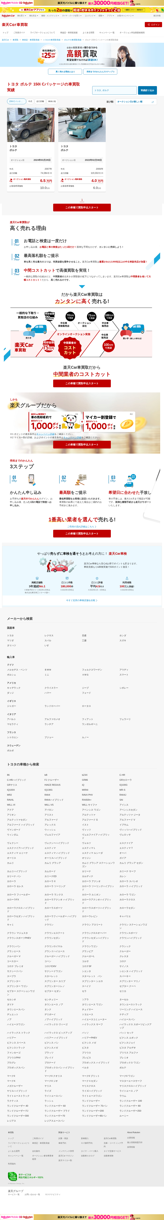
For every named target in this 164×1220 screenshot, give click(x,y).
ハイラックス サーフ (92, 1024)
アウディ (123, 669)
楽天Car (5, 40)
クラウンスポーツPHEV (19, 938)
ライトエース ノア (128, 1091)
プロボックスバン (16, 1067)
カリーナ (86, 871)
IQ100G (123, 785)
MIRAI (85, 790)
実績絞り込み (147, 90)
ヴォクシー (12, 843)
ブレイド (49, 1057)
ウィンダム (12, 834)
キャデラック (13, 688)
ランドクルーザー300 (18, 1115)
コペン (48, 961)
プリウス (86, 1052)
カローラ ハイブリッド (131, 886)
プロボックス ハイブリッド (96, 1062)
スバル (48, 640)
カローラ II (50, 881)
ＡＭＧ (85, 674)
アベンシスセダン (128, 809)
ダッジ (10, 693)
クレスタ (123, 956)
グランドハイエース (55, 951)
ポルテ (122, 1067)
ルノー (85, 737)
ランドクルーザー (91, 1101)
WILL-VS (49, 804)
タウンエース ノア (54, 1004)
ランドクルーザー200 (93, 1110)
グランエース (13, 951)
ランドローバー (52, 706)
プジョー (49, 737)
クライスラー (51, 688)
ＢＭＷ (48, 669)
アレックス (50, 824)
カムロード (50, 871)
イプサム (123, 824)
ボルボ (10, 750)
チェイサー (87, 1009)
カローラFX (13, 899)
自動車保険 (108, 1156)
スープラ (11, 976)
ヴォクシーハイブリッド (57, 843)
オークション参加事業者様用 (132, 32)
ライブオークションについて (42, 32)
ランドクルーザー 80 (130, 1106)
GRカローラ (125, 780)
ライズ (48, 1091)
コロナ (122, 961)
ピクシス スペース (16, 1042)
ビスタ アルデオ (127, 1047)
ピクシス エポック (128, 1037)
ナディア (123, 1014)
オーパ (122, 853)
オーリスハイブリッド (56, 858)
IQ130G (49, 790)
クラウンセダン (52, 938)
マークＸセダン (90, 1081)
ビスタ (85, 1047)
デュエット (12, 1014)
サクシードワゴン (53, 971)
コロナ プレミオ (15, 966)
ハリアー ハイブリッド (56, 1037)
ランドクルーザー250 (130, 1110)
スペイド (86, 986)
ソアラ (85, 999)
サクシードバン (15, 971)
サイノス (123, 966)
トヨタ (10, 635)
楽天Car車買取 (110, 1138)
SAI (121, 800)
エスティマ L (88, 848)
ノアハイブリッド (53, 1019)
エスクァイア (126, 843)
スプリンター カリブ (55, 981)
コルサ (85, 961)
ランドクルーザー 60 (55, 1106)
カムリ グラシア (53, 863)
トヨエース (87, 1014)
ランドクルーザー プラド (57, 1110)
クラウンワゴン (90, 946)
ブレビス (86, 1057)
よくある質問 (88, 32)
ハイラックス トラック (18, 1032)
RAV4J (122, 795)
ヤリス (48, 1086)
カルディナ (87, 876)
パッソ (85, 1032)
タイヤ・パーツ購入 (89, 1151)
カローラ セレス (15, 886)
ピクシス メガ (89, 1042)
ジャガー (11, 706)
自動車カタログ (87, 1156)
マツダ (10, 640)
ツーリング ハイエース (131, 1009)
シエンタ (86, 971)
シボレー (123, 688)
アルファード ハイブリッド (21, 824)
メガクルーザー (15, 1086)
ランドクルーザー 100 (130, 1101)
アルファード (51, 819)
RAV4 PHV (87, 795)
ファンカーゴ (13, 1052)
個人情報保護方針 (135, 1142)
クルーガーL (88, 956)
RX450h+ (86, 800)
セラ (84, 991)
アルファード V (127, 819)
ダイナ (10, 1004)
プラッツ (49, 1052)
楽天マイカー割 (65, 1160)
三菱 (84, 640)
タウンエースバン (16, 1009)
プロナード (50, 1062)
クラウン (49, 924)
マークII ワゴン (127, 1076)
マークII (11, 1076)
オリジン (86, 858)
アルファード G (90, 819)
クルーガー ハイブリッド (57, 956)
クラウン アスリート (92, 924)
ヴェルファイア (52, 834)
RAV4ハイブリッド (54, 800)
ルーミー (123, 1115)
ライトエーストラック (18, 1096)
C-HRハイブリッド (16, 780)
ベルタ (85, 1067)
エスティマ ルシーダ (92, 853)
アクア (10, 809)
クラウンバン (13, 946)
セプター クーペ (127, 986)
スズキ (122, 640)
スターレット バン (92, 976)
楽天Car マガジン (66, 1156)
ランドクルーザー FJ (17, 1110)
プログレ (11, 1062)
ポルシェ (11, 674)
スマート (123, 674)
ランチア (49, 724)
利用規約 (12, 1164)
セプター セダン (53, 991)
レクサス (49, 635)
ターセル (123, 999)
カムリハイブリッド (17, 871)
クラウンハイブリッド (130, 938)
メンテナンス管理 (66, 1151)
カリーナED (51, 876)
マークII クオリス (53, 1076)
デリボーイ (50, 1014)
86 (8, 775)
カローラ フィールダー (18, 894)
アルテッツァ (88, 814)
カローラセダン (127, 908)
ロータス (86, 706)
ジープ (85, 688)
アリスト (49, 814)
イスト (85, 824)
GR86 (85, 780)
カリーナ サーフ (127, 871)
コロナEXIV (50, 966)
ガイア (122, 858)
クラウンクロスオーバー (94, 933)
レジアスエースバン (55, 1120)
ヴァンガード (13, 829)
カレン (122, 876)
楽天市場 (156, 15)
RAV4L (10, 800)
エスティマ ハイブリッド (57, 853)
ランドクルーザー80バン (94, 1115)
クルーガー (125, 951)
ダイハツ (11, 645)
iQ (83, 785)
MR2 (9, 795)
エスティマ (50, 848)
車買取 (15, 40)
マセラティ (12, 724)
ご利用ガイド (19, 32)
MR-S (122, 790)
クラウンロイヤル (53, 946)
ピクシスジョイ (127, 1042)
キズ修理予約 (87, 1143)
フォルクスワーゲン (92, 669)
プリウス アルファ (128, 1052)
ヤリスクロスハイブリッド (132, 1086)
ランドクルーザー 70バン (95, 1106)
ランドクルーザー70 (55, 1115)
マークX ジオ (51, 1081)
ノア (9, 1019)
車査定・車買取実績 (69, 32)
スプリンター (13, 981)
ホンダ (122, 635)
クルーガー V (13, 956)
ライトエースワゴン (92, 1096)
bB (46, 775)
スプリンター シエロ (92, 981)
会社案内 (36, 1151)
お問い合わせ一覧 (32, 1194)
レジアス (11, 1120)
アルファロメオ (52, 719)
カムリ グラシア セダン (131, 863)
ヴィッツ (86, 829)
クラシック (125, 946)
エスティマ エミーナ (17, 853)
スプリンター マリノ (129, 981)
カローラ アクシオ (91, 881)
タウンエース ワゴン (92, 1004)
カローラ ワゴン (127, 894)
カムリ (10, 863)
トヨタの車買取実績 (51, 40)
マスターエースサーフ (130, 1081)
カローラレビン (90, 916)
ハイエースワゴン (16, 1024)
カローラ (11, 881)
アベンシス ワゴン (91, 809)
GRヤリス (12, 785)
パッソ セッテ (126, 1032)
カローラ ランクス (54, 894)
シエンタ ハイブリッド (131, 971)
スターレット (51, 976)
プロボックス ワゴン (129, 1062)
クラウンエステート (55, 933)
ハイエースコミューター (94, 1019)
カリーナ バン (14, 876)
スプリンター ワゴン (17, 986)
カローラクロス (127, 899)
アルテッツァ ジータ (129, 814)
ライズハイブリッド (92, 1091)
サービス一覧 (14, 1194)
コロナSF (87, 966)
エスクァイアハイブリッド (20, 848)
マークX (11, 1081)
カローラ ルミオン (91, 894)
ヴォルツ (86, 843)
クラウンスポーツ (128, 933)
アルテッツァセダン (17, 819)
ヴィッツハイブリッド (130, 829)
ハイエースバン (127, 1019)
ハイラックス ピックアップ (58, 1032)
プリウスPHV (13, 1057)
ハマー (48, 693)
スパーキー (125, 976)
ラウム (122, 1096)
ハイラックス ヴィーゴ (56, 1024)
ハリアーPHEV (89, 1037)
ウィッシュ (50, 829)
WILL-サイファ (89, 804)
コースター (12, 961)
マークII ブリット (91, 1076)
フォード (86, 693)
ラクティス (12, 1101)
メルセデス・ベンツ (17, 669)
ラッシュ (49, 1101)
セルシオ (11, 999)
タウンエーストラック (130, 1004)
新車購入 (85, 1138)
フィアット (87, 719)
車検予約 (62, 1143)
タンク (48, 1009)
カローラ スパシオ (128, 881)
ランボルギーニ (90, 724)
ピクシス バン (52, 1042)
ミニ (47, 674)
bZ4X (84, 775)
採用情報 (131, 1147)
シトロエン (12, 737)
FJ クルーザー (52, 780)
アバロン (49, 809)
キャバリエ (125, 916)
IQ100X (11, 790)
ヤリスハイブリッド (17, 1091)
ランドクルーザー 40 (17, 1106)
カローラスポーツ (53, 908)
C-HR (122, 775)
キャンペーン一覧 (107, 32)
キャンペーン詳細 (45, 434)
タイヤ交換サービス (112, 1151)
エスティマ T (126, 848)
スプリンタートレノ (55, 986)
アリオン (11, 814)
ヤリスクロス (88, 1086)
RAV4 (47, 795)
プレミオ (123, 1057)
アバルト (11, 719)
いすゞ (48, 645)
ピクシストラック (16, 1047)
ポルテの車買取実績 (72, 40)
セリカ (122, 991)
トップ (5, 32)
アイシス (123, 804)
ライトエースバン (53, 1096)
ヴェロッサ (125, 834)
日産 (84, 635)
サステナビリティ (53, 1194)
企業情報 (131, 1138)
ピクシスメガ (51, 1047)
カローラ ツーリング (55, 886)
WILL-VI (11, 804)
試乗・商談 (63, 1138)
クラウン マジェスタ (17, 933)
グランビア (87, 951)
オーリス (11, 858)
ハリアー (11, 1037)
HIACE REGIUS (52, 785)
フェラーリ (125, 719)
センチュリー (51, 999)
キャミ (10, 924)
